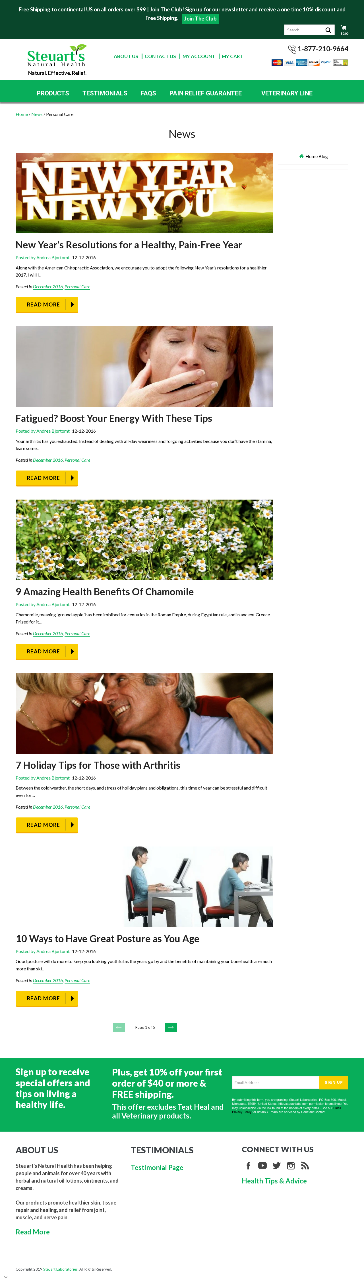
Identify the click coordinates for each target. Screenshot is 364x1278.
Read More (33, 1232)
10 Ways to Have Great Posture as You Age (108, 938)
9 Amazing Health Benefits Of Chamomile (105, 591)
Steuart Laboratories (60, 1269)
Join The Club (200, 18)
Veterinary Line (287, 93)
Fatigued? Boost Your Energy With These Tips (114, 418)
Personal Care (77, 286)
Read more (43, 304)
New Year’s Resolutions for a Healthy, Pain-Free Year (129, 244)
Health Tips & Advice (274, 1181)
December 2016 (48, 286)
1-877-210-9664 (323, 48)
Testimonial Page (157, 1167)
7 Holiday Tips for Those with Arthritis (98, 765)
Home (22, 114)
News (37, 114)
